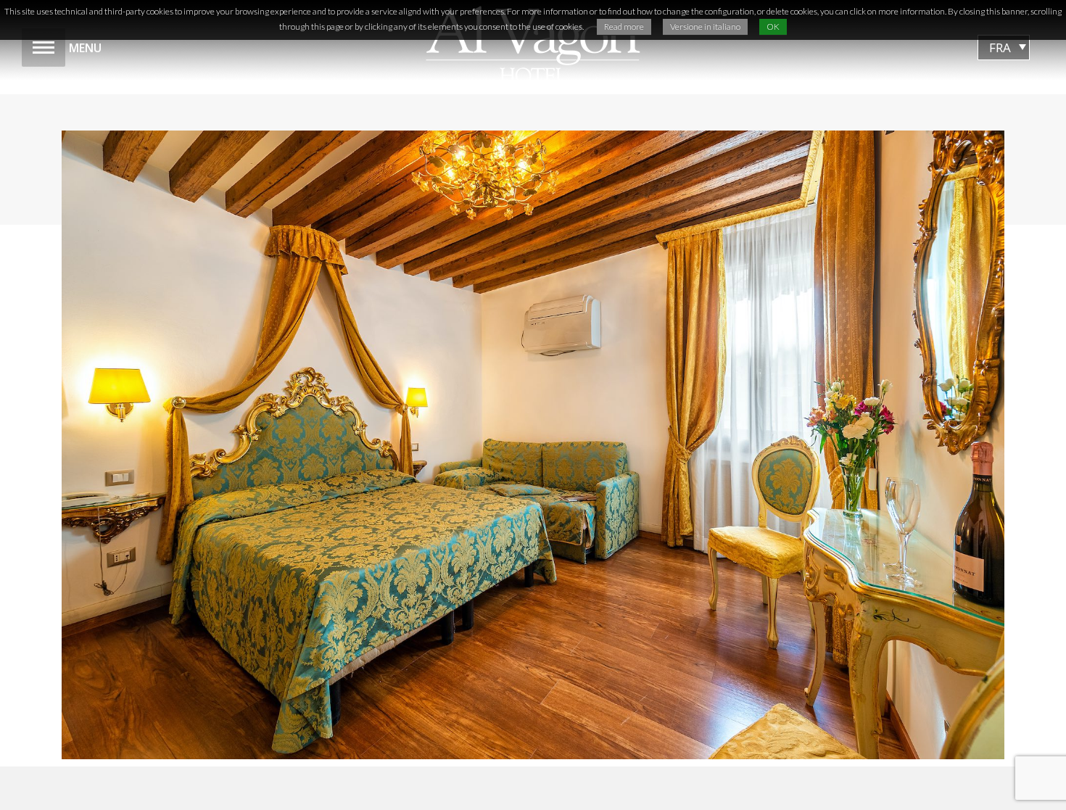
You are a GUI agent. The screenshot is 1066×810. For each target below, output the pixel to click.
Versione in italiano (705, 26)
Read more (624, 26)
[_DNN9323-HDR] (533, 445)
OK (773, 26)
